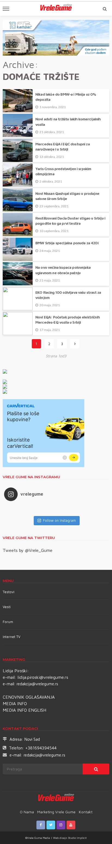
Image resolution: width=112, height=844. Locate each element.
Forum (8, 622)
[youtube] (71, 825)
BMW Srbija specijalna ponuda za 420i (66, 243)
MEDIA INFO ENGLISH (24, 710)
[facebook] (40, 825)
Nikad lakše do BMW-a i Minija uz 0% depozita (65, 97)
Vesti (7, 607)
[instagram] (61, 825)
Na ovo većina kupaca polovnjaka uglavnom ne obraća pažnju (63, 270)
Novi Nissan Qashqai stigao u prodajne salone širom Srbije (67, 196)
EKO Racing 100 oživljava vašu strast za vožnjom (68, 295)
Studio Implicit (77, 837)
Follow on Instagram (59, 520)
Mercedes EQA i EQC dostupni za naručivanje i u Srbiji (62, 146)
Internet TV (11, 636)
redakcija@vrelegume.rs (37, 684)
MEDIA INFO (15, 703)
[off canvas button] (6, 9)
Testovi (8, 592)
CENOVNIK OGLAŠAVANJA (29, 697)
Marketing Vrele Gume (56, 811)
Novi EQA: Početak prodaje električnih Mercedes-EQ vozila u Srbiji (67, 319)
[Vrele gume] (56, 798)
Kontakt (85, 811)
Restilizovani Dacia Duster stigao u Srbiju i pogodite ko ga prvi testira (70, 221)
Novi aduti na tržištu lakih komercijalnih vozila (68, 121)
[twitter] (50, 825)
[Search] (104, 9)
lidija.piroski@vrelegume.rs (43, 677)
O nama (27, 811)
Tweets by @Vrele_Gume (27, 550)
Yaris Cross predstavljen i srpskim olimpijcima (63, 171)
